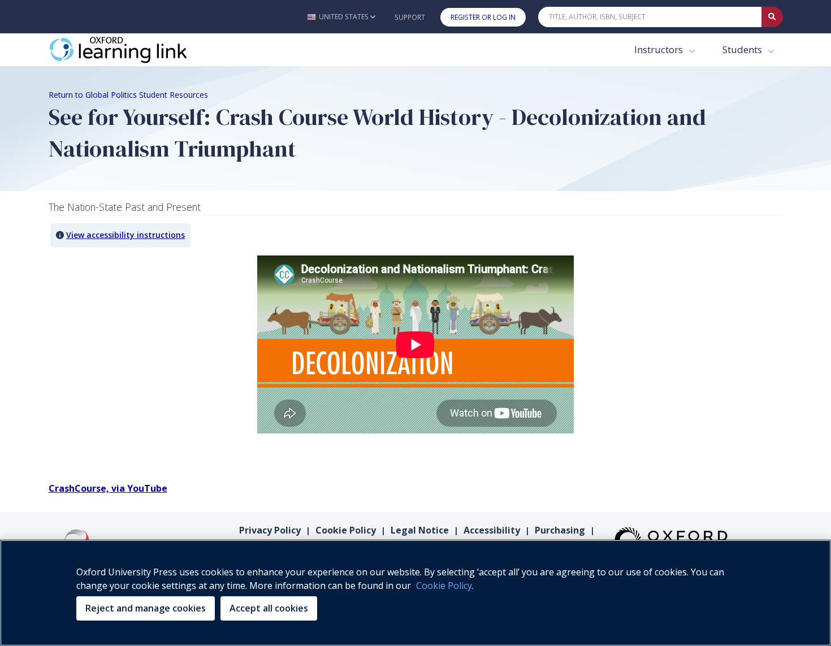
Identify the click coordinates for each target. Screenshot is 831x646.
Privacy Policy (270, 530)
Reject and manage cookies (145, 608)
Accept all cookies (269, 608)
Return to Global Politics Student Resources (128, 94)
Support (410, 17)
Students (743, 49)
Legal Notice (420, 530)
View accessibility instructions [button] (125, 234)
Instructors (659, 49)
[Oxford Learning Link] (133, 49)
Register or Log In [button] (483, 17)
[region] (415, 593)
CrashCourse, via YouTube (108, 488)
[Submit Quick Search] (772, 17)
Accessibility (492, 530)
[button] (341, 17)
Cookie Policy (345, 530)
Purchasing (560, 530)
